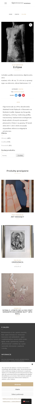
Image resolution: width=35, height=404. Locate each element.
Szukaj (20, 155)
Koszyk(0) (27, 3)
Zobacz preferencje (17, 394)
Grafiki (17, 14)
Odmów (17, 389)
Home (10, 14)
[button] (32, 364)
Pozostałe (4, 145)
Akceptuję (17, 384)
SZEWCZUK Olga (19, 91)
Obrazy (3, 138)
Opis (18, 102)
